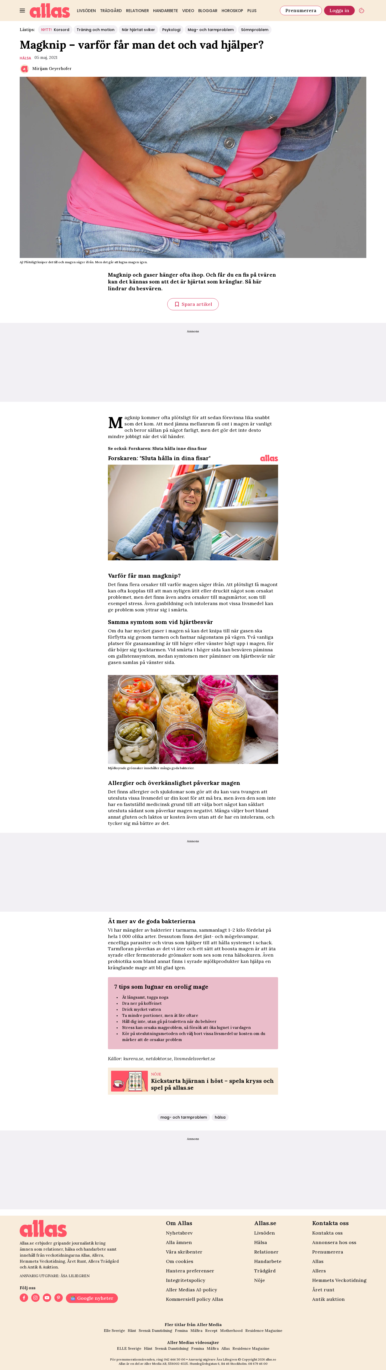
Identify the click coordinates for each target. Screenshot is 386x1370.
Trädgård (111, 10)
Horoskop (232, 10)
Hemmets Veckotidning (339, 1280)
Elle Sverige (114, 1330)
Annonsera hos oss (334, 1242)
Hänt (132, 1330)
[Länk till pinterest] (58, 1298)
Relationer (137, 10)
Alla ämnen (179, 1242)
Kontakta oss (327, 1233)
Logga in (339, 10)
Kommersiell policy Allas (194, 1299)
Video (188, 10)
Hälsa (260, 1242)
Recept (211, 1330)
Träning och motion (95, 29)
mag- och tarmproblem (183, 1117)
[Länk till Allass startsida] (50, 10)
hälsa (25, 58)
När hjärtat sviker (138, 29)
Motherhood (231, 1330)
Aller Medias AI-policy (191, 1290)
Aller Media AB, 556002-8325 (166, 1364)
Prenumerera (300, 10)
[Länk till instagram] (35, 1298)
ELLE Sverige (129, 1348)
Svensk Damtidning (155, 1330)
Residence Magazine (263, 1330)
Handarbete (165, 10)
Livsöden (86, 10)
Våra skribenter (184, 1252)
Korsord (55, 29)
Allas (318, 1261)
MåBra (196, 1330)
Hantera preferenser (190, 1271)
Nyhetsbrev (179, 1233)
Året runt (323, 1290)
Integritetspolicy (185, 1280)
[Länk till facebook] (24, 1298)
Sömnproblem (254, 29)
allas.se (271, 1359)
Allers (319, 1271)
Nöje (259, 1280)
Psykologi (171, 29)
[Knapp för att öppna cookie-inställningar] (361, 10)
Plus (252, 10)
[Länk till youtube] (47, 1298)
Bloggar (207, 10)
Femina (181, 1330)
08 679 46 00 (258, 1364)
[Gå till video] (269, 458)
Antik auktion (328, 1299)
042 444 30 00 (174, 1359)
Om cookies (179, 1261)
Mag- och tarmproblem (211, 29)
